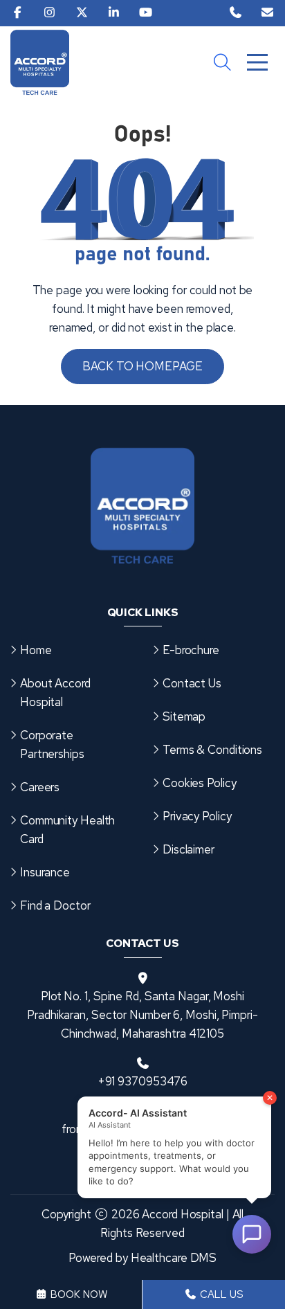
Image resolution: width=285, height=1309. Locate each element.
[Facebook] (17, 13)
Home (36, 650)
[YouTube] (145, 13)
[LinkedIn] (114, 13)
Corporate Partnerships (52, 744)
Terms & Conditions (212, 749)
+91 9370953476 (143, 1081)
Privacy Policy (197, 816)
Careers (39, 787)
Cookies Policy (200, 783)
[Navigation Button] (257, 62)
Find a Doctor (55, 905)
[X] (82, 13)
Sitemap (184, 716)
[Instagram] (49, 13)
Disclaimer (188, 849)
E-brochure (191, 650)
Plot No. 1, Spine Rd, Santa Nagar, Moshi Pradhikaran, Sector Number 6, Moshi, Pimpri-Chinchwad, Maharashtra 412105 (142, 1014)
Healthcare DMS (174, 1257)
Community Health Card (67, 830)
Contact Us (192, 683)
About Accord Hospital (55, 693)
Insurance (45, 872)
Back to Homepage (142, 366)
